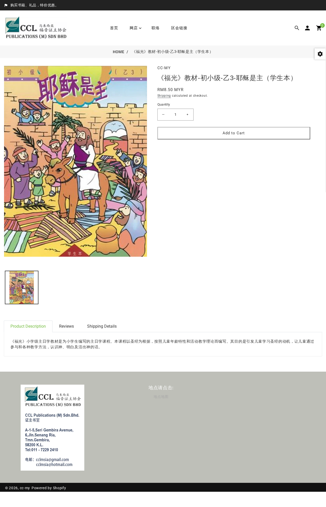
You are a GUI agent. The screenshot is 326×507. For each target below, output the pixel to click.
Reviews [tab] (66, 326)
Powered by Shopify (49, 488)
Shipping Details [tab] (102, 326)
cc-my (25, 488)
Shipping (164, 95)
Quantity (163, 104)
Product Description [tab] (28, 326)
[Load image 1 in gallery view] (21, 287)
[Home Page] (35, 27)
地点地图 (161, 397)
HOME (118, 52)
